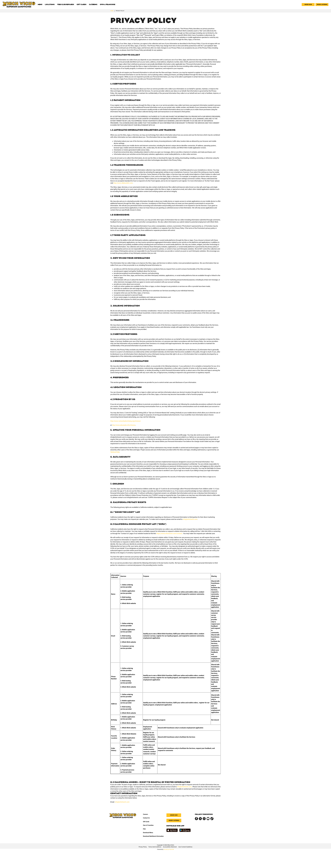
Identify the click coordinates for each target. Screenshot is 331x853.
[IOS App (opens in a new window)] (172, 830)
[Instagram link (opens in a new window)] (204, 818)
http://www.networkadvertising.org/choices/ (125, 421)
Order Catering (322, 4)
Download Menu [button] (148, 832)
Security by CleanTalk (169, 849)
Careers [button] (145, 814)
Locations (50, 4)
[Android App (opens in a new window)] (185, 830)
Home (111, 10)
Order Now (308, 4)
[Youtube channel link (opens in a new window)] (208, 818)
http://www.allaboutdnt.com (123, 183)
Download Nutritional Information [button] (153, 836)
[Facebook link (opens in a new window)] (196, 818)
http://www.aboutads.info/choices (124, 425)
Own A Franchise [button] (148, 825)
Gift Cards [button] (146, 821)
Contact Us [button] (146, 818)
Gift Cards (81, 4)
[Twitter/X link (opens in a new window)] (200, 818)
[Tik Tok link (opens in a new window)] (211, 818)
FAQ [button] (144, 829)
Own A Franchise (107, 4)
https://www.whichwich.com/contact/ (169, 533)
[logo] (19, 4)
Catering (93, 4)
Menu (40, 4)
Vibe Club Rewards (65, 4)
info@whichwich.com (190, 519)
